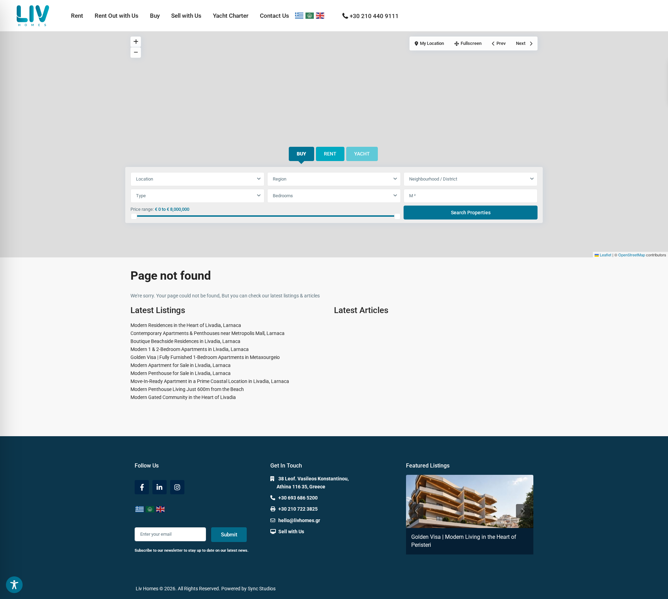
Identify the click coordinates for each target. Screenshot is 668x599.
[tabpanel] (334, 196)
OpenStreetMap (631, 254)
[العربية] (310, 15)
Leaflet (605, 254)
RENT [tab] (330, 154)
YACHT (362, 154)
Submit (229, 535)
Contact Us (274, 15)
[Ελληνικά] (299, 15)
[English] (320, 15)
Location (144, 179)
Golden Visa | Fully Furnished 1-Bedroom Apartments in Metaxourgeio (205, 357)
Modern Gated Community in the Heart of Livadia (183, 397)
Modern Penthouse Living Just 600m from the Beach (187, 389)
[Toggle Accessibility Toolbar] (14, 585)
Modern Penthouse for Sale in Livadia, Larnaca (180, 373)
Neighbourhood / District (433, 179)
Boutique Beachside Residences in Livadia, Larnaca (185, 341)
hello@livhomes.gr (299, 520)
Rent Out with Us (116, 15)
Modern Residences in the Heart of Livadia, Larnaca (185, 325)
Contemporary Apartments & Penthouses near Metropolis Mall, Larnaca (207, 333)
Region (279, 179)
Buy (155, 15)
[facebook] (142, 487)
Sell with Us (186, 15)
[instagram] (177, 487)
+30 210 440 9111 (374, 16)
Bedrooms (283, 195)
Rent (77, 15)
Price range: (142, 209)
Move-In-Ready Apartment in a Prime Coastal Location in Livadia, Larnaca (209, 381)
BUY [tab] (301, 154)
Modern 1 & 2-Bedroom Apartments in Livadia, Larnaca (189, 349)
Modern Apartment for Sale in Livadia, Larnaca (180, 365)
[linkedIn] (159, 487)
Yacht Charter (230, 15)
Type (141, 195)
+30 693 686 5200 (298, 498)
